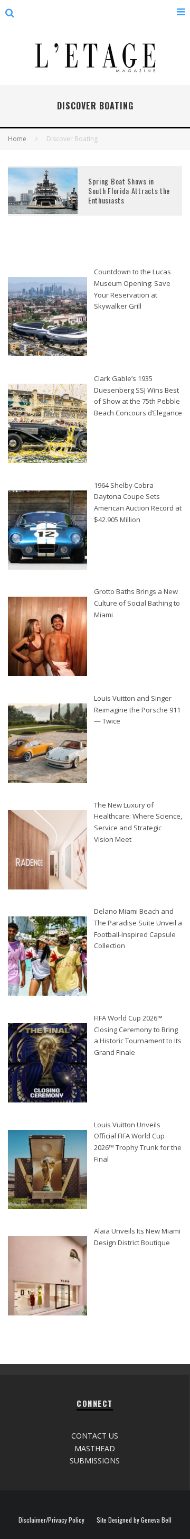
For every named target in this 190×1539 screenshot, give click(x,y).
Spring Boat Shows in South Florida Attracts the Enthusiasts (129, 190)
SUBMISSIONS (95, 1460)
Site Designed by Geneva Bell (134, 1520)
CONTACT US (94, 1436)
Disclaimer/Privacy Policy (51, 1520)
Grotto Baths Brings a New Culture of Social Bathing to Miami (137, 603)
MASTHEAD (94, 1448)
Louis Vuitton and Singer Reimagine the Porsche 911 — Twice (137, 709)
